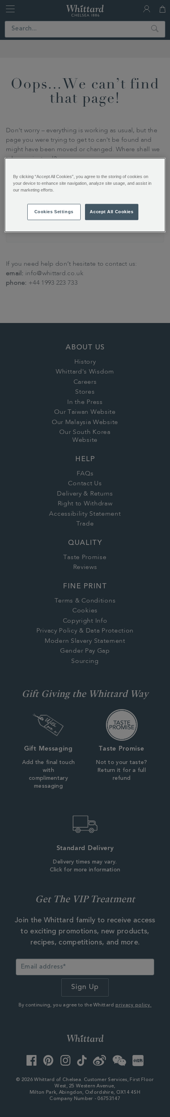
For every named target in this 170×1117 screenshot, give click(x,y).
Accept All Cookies (111, 211)
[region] (85, 195)
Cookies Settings (54, 211)
